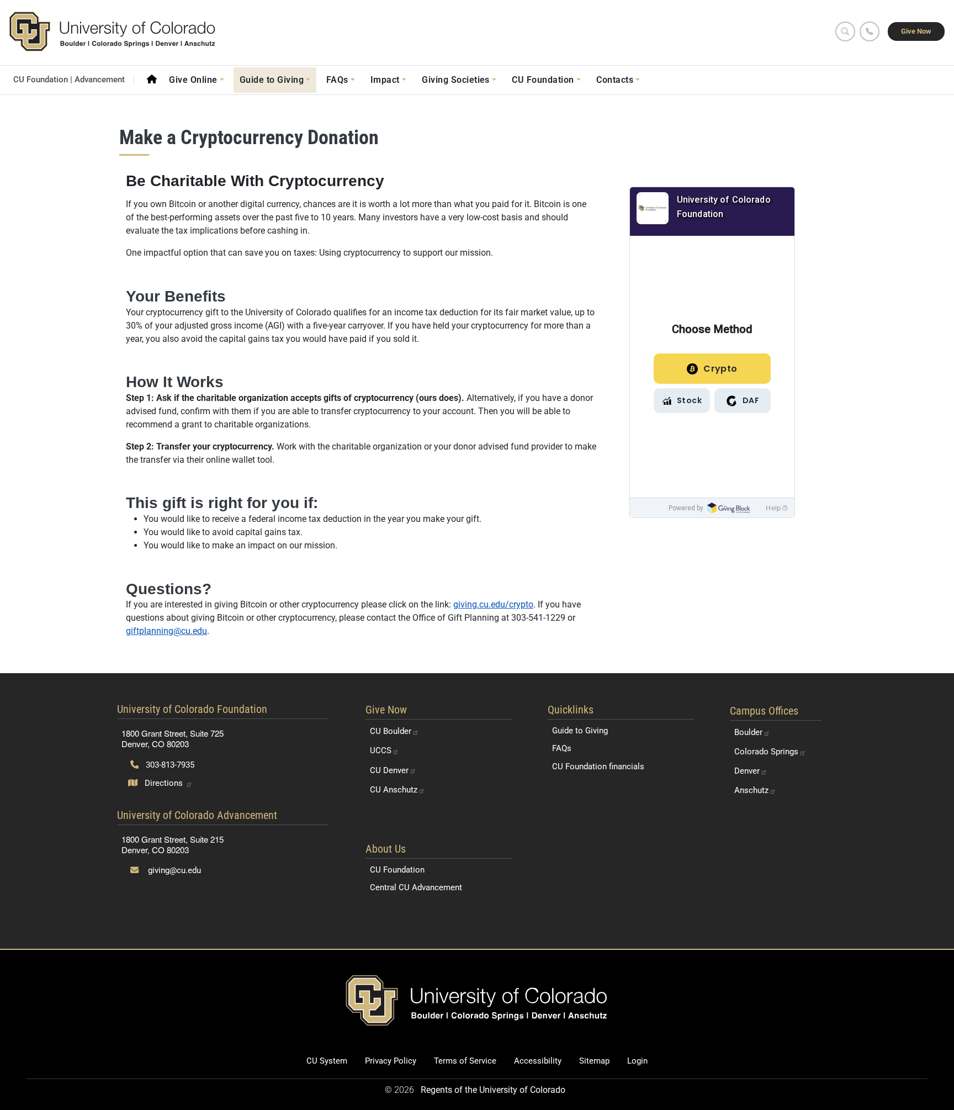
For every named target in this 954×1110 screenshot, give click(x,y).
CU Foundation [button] (543, 80)
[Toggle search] (845, 31)
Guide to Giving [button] (272, 80)
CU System (326, 1061)
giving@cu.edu (173, 870)
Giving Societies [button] (456, 80)
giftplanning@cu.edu (166, 631)
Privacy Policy (390, 1061)
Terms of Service (465, 1061)
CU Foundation (397, 870)
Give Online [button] (193, 80)
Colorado (766, 752)
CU (390, 731)
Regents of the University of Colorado (493, 1090)
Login (637, 1061)
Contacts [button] (614, 80)
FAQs (561, 748)
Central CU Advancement (416, 887)
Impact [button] (385, 80)
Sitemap (594, 1061)
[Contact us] (869, 31)
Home (152, 79)
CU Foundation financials (598, 766)
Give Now (916, 31)
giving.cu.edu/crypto (493, 604)
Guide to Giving (580, 731)
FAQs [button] (337, 80)
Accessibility (537, 1061)
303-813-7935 (169, 765)
